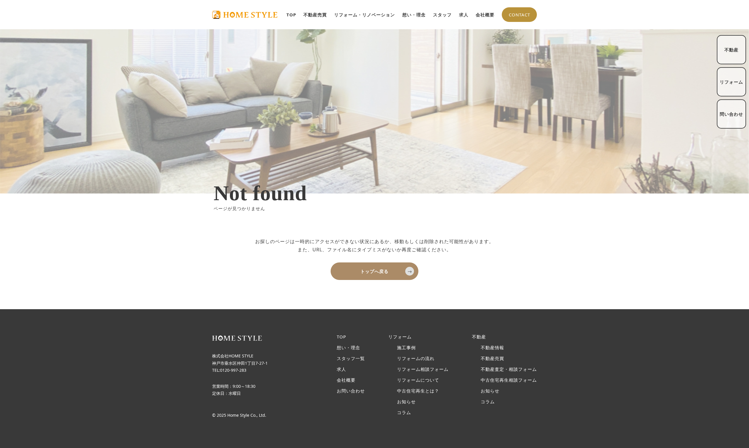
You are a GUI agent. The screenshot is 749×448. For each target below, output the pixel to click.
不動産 (479, 337)
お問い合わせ (351, 391)
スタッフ (442, 15)
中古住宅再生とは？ (418, 391)
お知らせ (406, 401)
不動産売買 (315, 15)
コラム (404, 412)
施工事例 (406, 347)
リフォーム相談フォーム (423, 369)
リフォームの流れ (415, 358)
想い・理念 (414, 15)
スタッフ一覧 (351, 358)
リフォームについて (418, 380)
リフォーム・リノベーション (364, 15)
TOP (291, 15)
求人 (463, 15)
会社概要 (485, 15)
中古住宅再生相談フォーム (509, 380)
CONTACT (519, 15)
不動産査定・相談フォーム (509, 369)
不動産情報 (492, 347)
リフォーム (400, 337)
